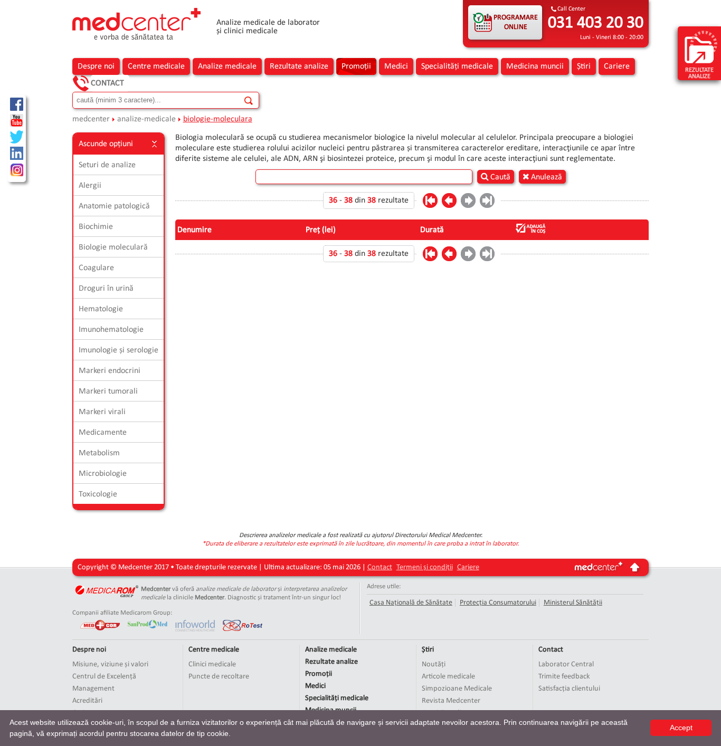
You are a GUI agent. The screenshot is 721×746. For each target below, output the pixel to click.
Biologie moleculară (113, 247)
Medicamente (103, 432)
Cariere (617, 66)
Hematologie (101, 309)
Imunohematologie (111, 330)
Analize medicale (227, 66)
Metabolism (99, 453)
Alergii (90, 185)
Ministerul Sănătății (573, 603)
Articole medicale (448, 677)
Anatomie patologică (114, 206)
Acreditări (87, 701)
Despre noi (96, 66)
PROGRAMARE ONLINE (516, 22)
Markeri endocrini (109, 371)
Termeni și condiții (424, 567)
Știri (584, 66)
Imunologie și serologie (118, 350)
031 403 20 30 (595, 23)
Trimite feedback (564, 677)
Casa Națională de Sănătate (410, 603)
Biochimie (96, 227)
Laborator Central (566, 664)
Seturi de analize (107, 165)
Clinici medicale (212, 664)
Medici (396, 66)
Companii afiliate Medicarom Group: (122, 612)
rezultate (393, 200)
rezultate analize (699, 73)
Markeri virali (102, 412)
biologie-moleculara (217, 119)
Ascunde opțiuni (106, 144)
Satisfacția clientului (569, 689)
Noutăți (433, 664)
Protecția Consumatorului (498, 603)
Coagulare (96, 268)
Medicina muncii (535, 66)
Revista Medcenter (451, 701)
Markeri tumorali (108, 391)
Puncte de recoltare (218, 677)
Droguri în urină (106, 288)
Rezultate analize (299, 66)
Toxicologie (98, 494)
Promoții (356, 66)
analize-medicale (146, 119)
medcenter (91, 119)
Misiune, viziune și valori (110, 664)
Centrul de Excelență (104, 677)
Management (93, 689)
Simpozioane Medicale (457, 689)
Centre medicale (156, 66)
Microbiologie (103, 474)
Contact (107, 83)
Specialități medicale (457, 66)
